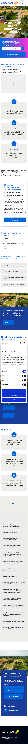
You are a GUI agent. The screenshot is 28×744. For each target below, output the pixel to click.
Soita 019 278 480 (13, 696)
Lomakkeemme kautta (14, 688)
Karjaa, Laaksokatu (13, 710)
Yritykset (7, 415)
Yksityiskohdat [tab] (14, 347)
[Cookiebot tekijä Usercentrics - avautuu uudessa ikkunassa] (20, 343)
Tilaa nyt (7, 322)
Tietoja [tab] (23, 347)
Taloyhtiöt (7, 408)
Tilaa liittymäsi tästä (13, 54)
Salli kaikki (14, 391)
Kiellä (14, 399)
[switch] (24, 376)
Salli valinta (14, 395)
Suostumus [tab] (5, 347)
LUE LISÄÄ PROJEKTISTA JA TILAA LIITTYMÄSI (15, 220)
